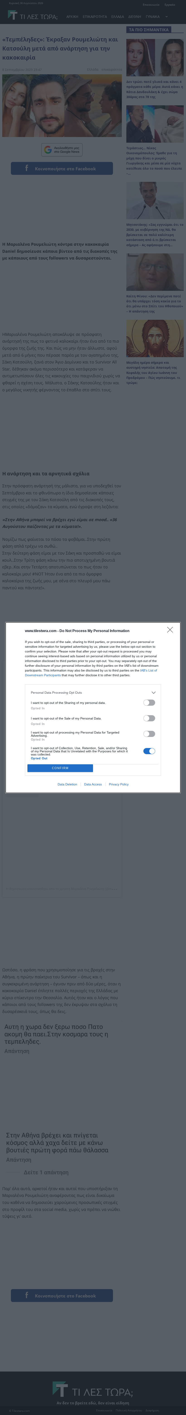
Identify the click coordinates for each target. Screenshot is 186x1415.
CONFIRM (60, 768)
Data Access (93, 784)
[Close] (171, 631)
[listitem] (93, 692)
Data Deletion (67, 784)
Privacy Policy (119, 784)
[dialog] (93, 707)
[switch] (149, 703)
